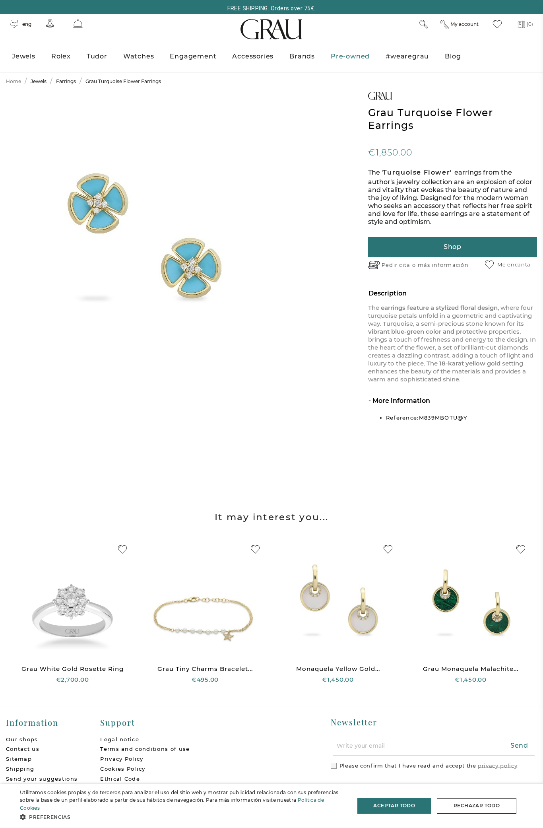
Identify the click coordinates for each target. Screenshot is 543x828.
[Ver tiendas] (50, 23)
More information (400, 400)
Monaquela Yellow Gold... (338, 669)
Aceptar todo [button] (394, 806)
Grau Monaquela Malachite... (470, 669)
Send (519, 745)
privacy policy (497, 765)
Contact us (22, 749)
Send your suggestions (42, 779)
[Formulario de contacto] (78, 23)
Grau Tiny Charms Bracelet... (205, 669)
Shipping (20, 769)
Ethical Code (120, 779)
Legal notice (119, 739)
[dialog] (271, 806)
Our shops (22, 739)
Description (387, 293)
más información (443, 265)
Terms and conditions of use (145, 749)
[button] (182, 817)
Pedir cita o (400, 265)
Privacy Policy (121, 759)
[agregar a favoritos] (122, 549)
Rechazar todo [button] (477, 806)
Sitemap (19, 759)
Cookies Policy (122, 769)
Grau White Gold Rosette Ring (72, 669)
